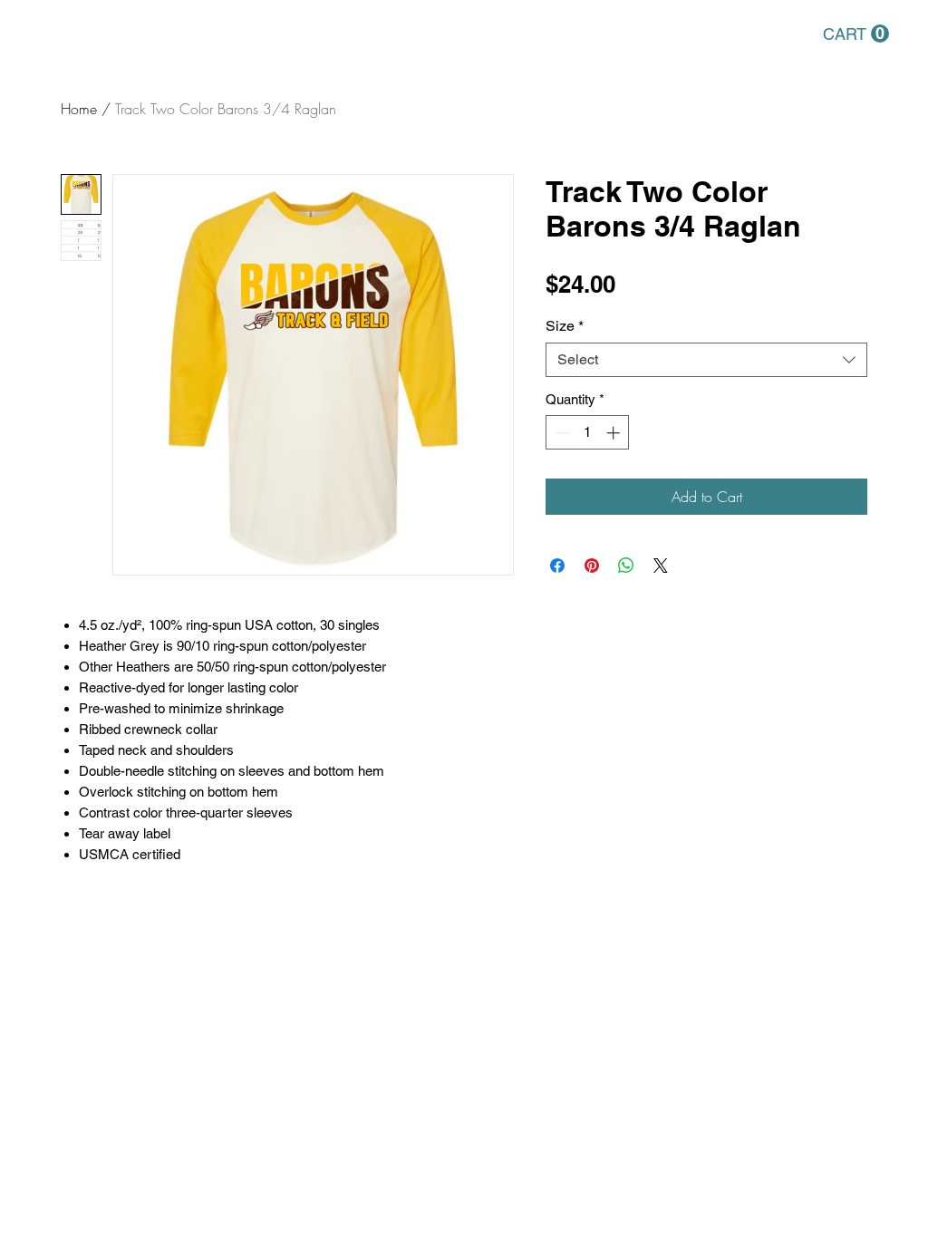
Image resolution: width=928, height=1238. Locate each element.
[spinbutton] (588, 433)
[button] (856, 34)
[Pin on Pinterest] (592, 565)
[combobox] (706, 360)
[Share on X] (661, 565)
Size (565, 325)
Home (79, 109)
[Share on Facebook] (557, 565)
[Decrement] (560, 433)
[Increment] (615, 433)
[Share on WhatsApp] (626, 565)
